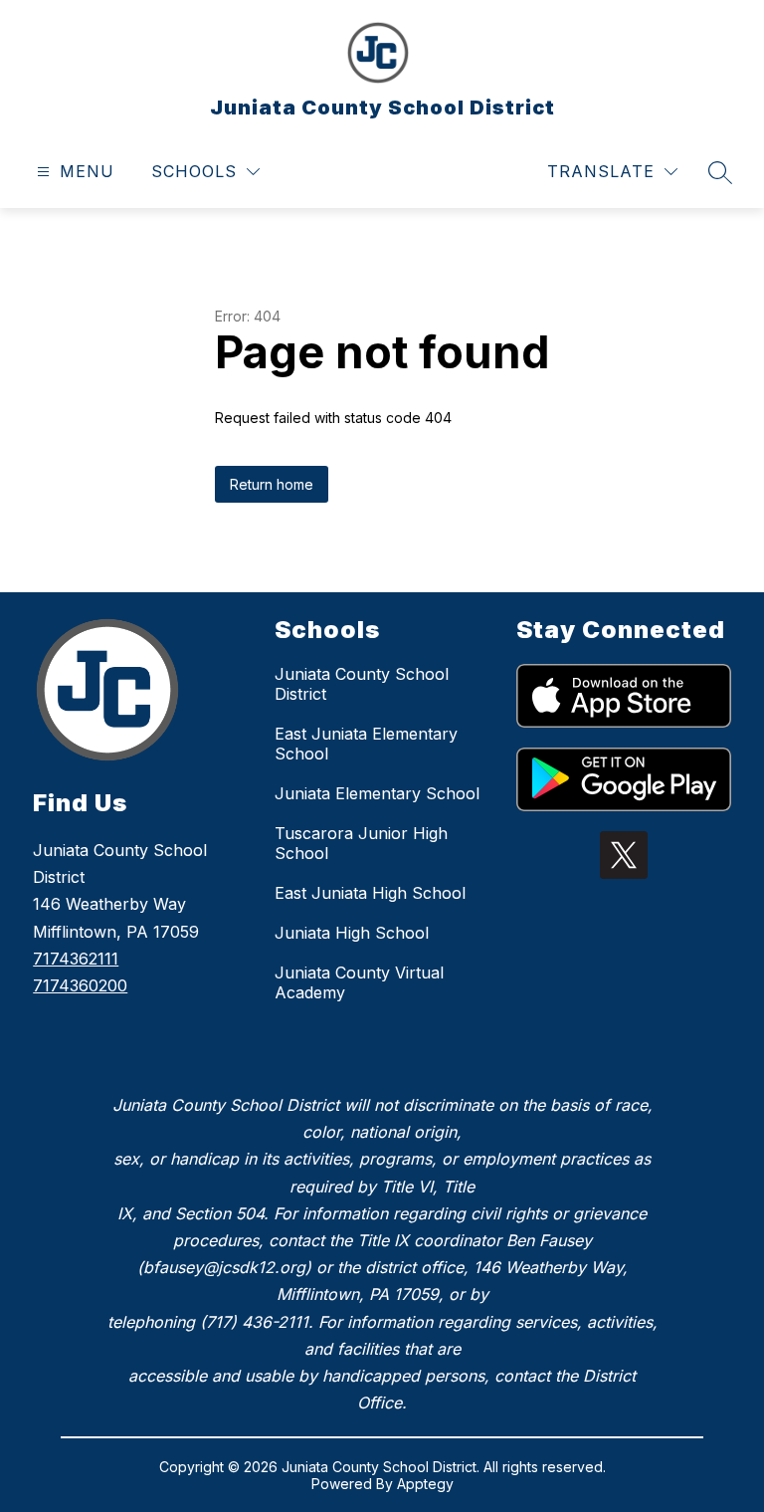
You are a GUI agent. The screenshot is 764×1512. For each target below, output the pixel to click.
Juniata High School (352, 933)
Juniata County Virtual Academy (359, 982)
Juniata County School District (362, 684)
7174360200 (80, 985)
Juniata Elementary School (377, 793)
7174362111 (75, 959)
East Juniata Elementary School (366, 743)
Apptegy (425, 1483)
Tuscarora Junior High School (361, 843)
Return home (271, 484)
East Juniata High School (370, 893)
